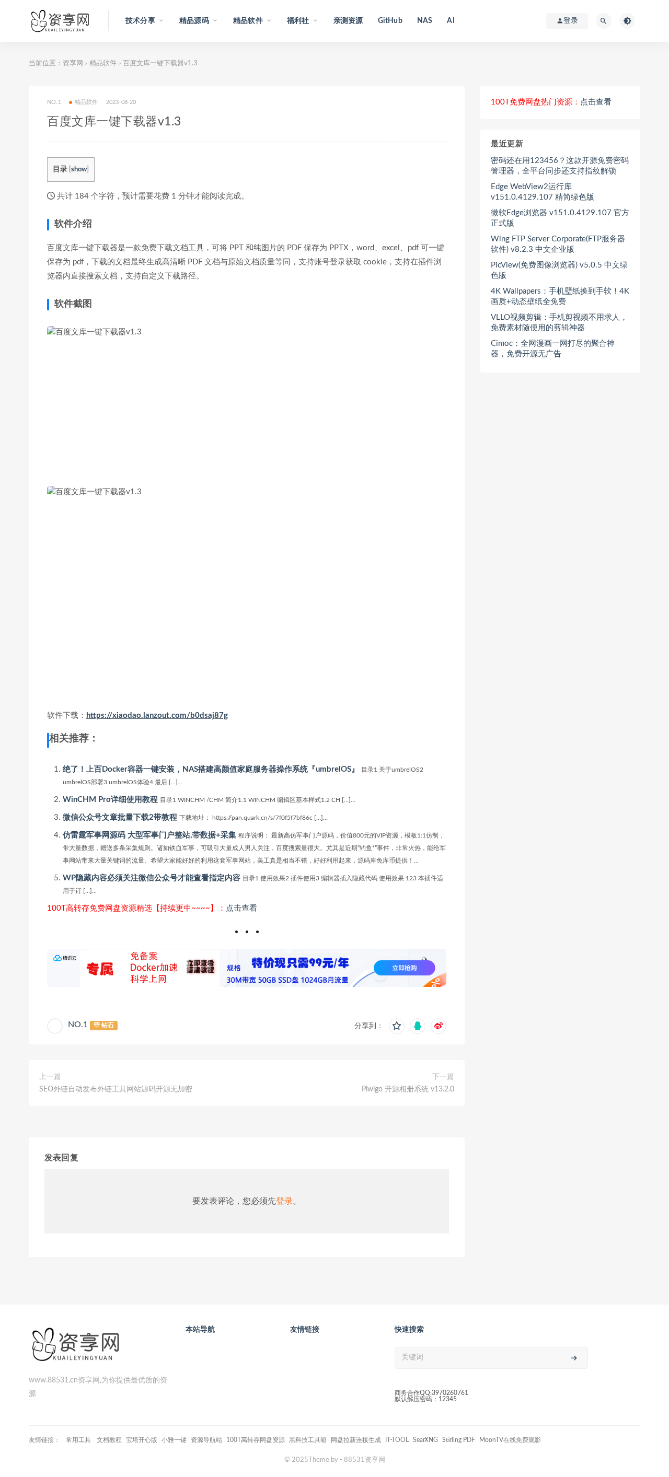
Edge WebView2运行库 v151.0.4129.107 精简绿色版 (542, 192)
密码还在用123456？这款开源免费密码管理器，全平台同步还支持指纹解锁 (560, 166)
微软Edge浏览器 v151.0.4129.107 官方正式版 (560, 218)
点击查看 (241, 908)
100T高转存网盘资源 (255, 1440)
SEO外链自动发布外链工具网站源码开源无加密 (115, 1089)
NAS (425, 21)
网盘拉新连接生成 (356, 1440)
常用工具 (79, 1440)
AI (450, 21)
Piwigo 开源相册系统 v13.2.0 (408, 1089)
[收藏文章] (397, 1026)
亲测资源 (348, 21)
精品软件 (103, 63)
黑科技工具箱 (308, 1440)
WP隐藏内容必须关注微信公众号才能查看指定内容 (151, 878)
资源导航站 (206, 1440)
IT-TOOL (397, 1440)
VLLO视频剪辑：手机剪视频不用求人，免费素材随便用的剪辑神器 (559, 322)
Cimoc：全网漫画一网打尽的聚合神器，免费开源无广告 (553, 349)
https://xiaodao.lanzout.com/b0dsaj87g (157, 715)
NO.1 (78, 1024)
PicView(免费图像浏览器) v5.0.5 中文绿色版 (559, 270)
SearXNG (425, 1440)
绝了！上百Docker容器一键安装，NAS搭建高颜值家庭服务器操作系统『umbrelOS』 (211, 769)
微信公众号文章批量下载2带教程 (120, 817)
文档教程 (109, 1440)
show (79, 169)
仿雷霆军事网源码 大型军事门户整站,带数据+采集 (149, 835)
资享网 (73, 63)
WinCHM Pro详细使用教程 (110, 800)
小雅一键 (174, 1440)
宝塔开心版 (141, 1440)
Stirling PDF (458, 1440)
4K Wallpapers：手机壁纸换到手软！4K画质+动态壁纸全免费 (560, 296)
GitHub (390, 21)
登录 (284, 1201)
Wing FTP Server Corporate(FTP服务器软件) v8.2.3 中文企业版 (558, 244)
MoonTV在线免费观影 (510, 1440)
